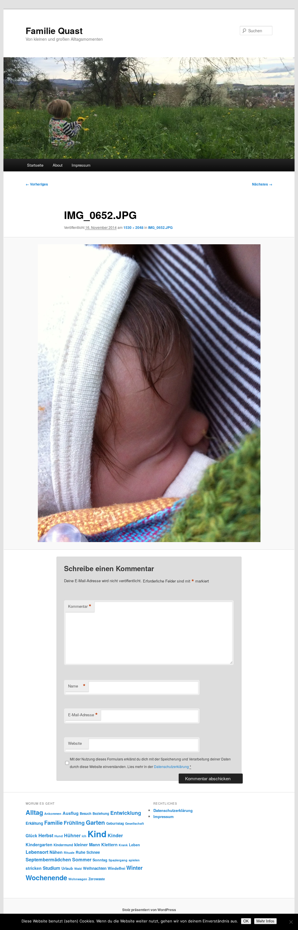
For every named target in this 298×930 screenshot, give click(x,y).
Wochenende (46, 877)
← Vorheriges (37, 184)
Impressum (81, 165)
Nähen (56, 852)
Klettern (109, 844)
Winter (134, 868)
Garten (95, 822)
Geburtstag (115, 823)
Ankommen (52, 813)
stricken (34, 868)
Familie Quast (54, 30)
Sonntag (100, 860)
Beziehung (101, 813)
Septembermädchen (48, 859)
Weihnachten (95, 868)
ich (84, 836)
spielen (134, 860)
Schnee (93, 852)
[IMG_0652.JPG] (149, 393)
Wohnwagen (77, 879)
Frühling (74, 822)
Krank (123, 845)
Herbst (45, 835)
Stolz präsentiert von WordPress (149, 909)
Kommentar (79, 606)
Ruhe (80, 852)
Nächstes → (262, 184)
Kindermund (63, 844)
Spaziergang (118, 860)
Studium (51, 868)
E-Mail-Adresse (83, 714)
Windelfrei (116, 868)
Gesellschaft (134, 823)
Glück (31, 835)
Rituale (69, 852)
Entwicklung (125, 812)
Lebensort (37, 852)
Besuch (85, 813)
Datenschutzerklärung (171, 766)
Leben (134, 844)
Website (75, 743)
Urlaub (67, 868)
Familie (53, 822)
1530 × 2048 (133, 227)
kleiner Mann (87, 844)
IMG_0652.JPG (160, 227)
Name (77, 686)
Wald (78, 868)
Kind (97, 834)
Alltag (34, 812)
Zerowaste (96, 878)
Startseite (35, 165)
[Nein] (291, 922)
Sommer (81, 859)
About (58, 165)
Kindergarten (39, 844)
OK (246, 921)
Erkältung (34, 823)
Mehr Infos (265, 921)
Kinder (115, 835)
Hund (58, 836)
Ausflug (71, 813)
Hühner (72, 835)
